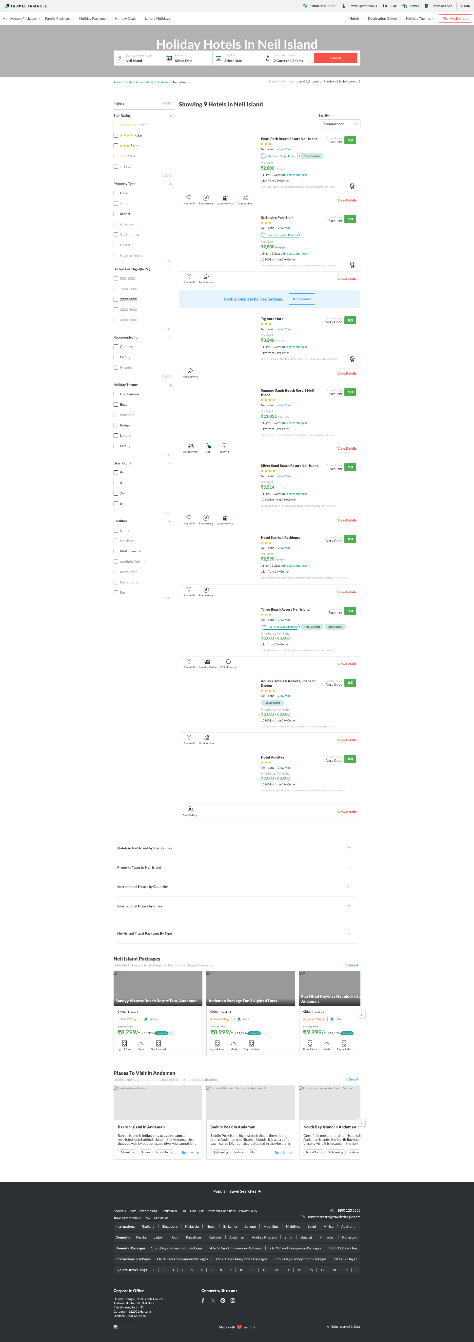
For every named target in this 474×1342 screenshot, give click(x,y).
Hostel (125, 245)
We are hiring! (149, 1211)
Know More (302, 299)
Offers (414, 6)
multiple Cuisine (132, 561)
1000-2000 (128, 289)
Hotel (124, 193)
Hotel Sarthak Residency (281, 537)
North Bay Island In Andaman (329, 1126)
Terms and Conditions (221, 1211)
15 (299, 1270)
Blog (393, 6)
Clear (167, 175)
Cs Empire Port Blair (277, 217)
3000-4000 (128, 309)
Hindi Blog (197, 1211)
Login (465, 6)
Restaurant (128, 572)
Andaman (236, 1237)
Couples (126, 346)
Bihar (288, 1237)
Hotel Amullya (272, 757)
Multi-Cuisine (130, 551)
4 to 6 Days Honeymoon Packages (236, 1248)
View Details (346, 200)
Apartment (128, 224)
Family (125, 357)
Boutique (127, 415)
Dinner (125, 530)
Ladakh (159, 1237)
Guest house (129, 234)
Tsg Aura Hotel (272, 319)
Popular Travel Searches (234, 1191)
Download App (442, 6)
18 (334, 1270)
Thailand (148, 1226)
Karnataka (350, 1237)
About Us (120, 1211)
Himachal (327, 1237)
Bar (122, 592)
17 (322, 1270)
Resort (125, 214)
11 (253, 1270)
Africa (329, 1226)
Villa (123, 203)
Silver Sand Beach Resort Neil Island (289, 465)
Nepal (211, 1226)
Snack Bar (127, 541)
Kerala (141, 1237)
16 (311, 1270)
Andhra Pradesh (264, 1237)
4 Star (153, 1019)
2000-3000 (128, 299)
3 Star (339, 1019)
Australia (348, 1226)
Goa (175, 1237)
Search (335, 58)
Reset (167, 103)
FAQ (147, 1218)
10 (241, 1270)
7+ (122, 493)
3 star (134, 145)
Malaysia (192, 1226)
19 (346, 1270)
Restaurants (129, 582)
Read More (190, 1152)
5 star (141, 125)
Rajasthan (193, 1237)
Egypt (312, 1226)
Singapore (170, 1226)
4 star (138, 135)
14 (288, 1270)
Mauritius (270, 1226)
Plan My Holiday (455, 18)
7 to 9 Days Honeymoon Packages (295, 1248)
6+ (122, 503)
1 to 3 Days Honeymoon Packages (176, 1248)
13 (276, 1270)
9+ (122, 472)
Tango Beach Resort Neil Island (285, 609)
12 (264, 1270)
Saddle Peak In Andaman (233, 1126)
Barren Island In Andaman (141, 1126)
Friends (126, 367)
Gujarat (306, 1237)
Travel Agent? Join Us (363, 6)
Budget (125, 425)
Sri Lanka (230, 1226)
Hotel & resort (131, 255)
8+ (122, 483)
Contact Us (161, 1218)
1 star (127, 166)
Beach (124, 404)
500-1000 (127, 278)
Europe (250, 1226)
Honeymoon (129, 394)
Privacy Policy (248, 1211)
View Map (284, 149)
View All (353, 965)
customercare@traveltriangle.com (334, 1217)
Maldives (293, 1226)
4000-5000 (128, 320)
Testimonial (169, 1211)
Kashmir (215, 1237)
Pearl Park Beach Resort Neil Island (289, 139)
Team (132, 1211)
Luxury (125, 435)
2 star (131, 156)
